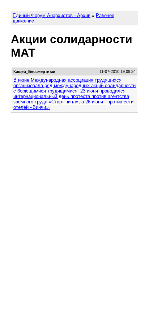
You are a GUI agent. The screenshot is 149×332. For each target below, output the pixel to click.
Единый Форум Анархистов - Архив (51, 15)
